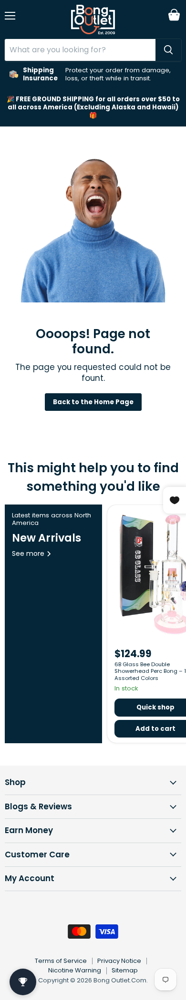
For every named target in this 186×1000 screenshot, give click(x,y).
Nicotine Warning (74, 970)
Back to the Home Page (93, 402)
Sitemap (125, 970)
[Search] (168, 50)
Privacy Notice (119, 960)
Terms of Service (61, 960)
